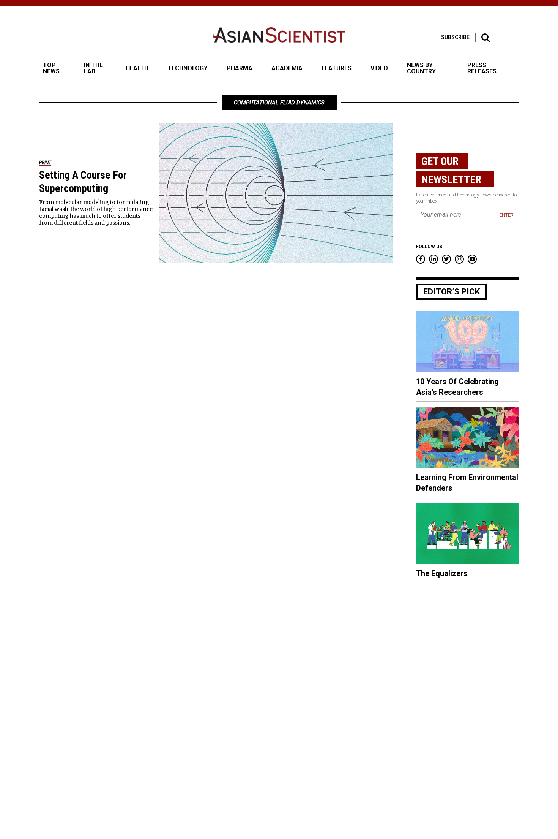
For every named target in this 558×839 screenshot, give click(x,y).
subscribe (455, 37)
